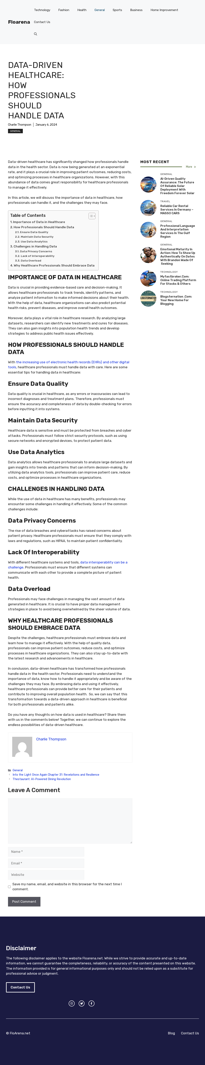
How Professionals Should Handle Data (44, 227)
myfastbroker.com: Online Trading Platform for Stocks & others (178, 280)
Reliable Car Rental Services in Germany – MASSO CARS (176, 209)
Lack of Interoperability (37, 255)
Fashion (63, 10)
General (99, 10)
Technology (42, 10)
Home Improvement (164, 10)
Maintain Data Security (37, 236)
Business (136, 10)
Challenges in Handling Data (35, 246)
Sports (117, 10)
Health (81, 10)
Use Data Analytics (34, 241)
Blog (171, 1033)
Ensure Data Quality (34, 232)
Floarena (19, 22)
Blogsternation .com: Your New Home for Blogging (176, 300)
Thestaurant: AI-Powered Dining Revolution (42, 779)
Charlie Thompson (19, 124)
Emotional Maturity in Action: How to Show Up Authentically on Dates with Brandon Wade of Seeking (177, 256)
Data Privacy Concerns (36, 251)
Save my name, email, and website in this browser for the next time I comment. (67, 886)
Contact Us (42, 22)
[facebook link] (91, 1003)
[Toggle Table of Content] (89, 216)
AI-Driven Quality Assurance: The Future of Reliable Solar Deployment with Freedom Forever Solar (177, 186)
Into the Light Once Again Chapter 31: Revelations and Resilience (56, 774)
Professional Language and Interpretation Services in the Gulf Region (177, 231)
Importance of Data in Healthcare (39, 222)
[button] (35, 34)
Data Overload (31, 260)
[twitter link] (82, 1003)
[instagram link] (72, 1003)
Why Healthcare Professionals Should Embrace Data (54, 265)
